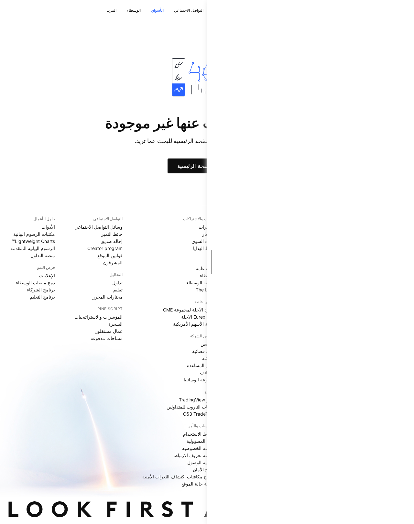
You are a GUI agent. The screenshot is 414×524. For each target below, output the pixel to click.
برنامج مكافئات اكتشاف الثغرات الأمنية (179, 476)
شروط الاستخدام (199, 434)
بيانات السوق (203, 241)
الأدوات (48, 227)
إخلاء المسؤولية (201, 441)
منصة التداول (42, 255)
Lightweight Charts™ (33, 241)
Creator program (105, 248)
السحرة (115, 324)
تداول (117, 282)
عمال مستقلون (108, 331)
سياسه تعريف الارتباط (195, 455)
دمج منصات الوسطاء (35, 282)
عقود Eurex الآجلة (198, 317)
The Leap (206, 289)
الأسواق (157, 10)
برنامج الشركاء (41, 289)
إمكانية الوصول (201, 462)
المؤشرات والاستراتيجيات (98, 317)
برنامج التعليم (42, 297)
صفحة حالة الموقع (198, 483)
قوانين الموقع (110, 255)
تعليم (118, 289)
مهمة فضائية (204, 351)
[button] (169, 10)
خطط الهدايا (204, 248)
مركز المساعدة (201, 365)
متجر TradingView (197, 399)
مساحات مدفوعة (107, 338)
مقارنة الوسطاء (201, 282)
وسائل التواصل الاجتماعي (98, 227)
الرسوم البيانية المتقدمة (32, 248)
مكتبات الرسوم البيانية (34, 234)
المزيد (111, 10)
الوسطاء (134, 10)
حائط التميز (112, 234)
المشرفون (113, 262)
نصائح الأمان (204, 469)
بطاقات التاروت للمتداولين (191, 406)
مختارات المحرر (108, 297)
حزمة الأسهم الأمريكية (194, 324)
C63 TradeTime (199, 414)
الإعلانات (47, 275)
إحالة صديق (112, 241)
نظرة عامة (206, 268)
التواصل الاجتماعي (188, 10)
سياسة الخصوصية (199, 448)
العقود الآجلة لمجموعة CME (189, 309)
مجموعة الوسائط (199, 379)
